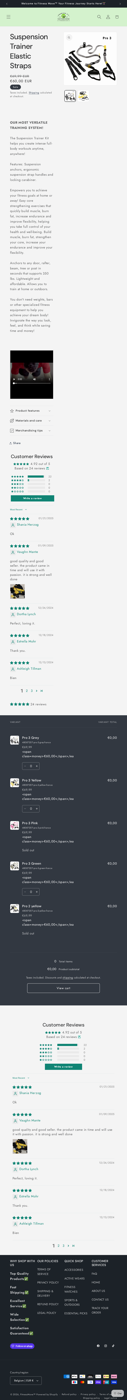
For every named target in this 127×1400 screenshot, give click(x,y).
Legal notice (110, 1398)
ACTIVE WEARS (74, 1279)
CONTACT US (100, 1300)
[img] (19, 518)
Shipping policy (91, 1398)
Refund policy (69, 1394)
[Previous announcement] (6, 3)
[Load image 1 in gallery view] (70, 96)
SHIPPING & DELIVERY (45, 1293)
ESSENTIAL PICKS (76, 1313)
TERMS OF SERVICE (44, 1271)
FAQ (94, 1274)
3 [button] (32, 691)
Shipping (34, 92)
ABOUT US (98, 1291)
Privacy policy (88, 1394)
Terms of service (108, 1394)
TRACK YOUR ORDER (100, 1310)
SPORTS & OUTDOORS (72, 1302)
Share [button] (17, 443)
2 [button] (27, 691)
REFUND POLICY (48, 1304)
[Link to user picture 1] (17, 591)
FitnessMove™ (28, 1394)
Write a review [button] (32, 498)
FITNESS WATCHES (70, 1289)
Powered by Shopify (47, 1394)
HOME (96, 1282)
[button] (8, 17)
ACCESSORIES (73, 1270)
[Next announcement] (120, 3)
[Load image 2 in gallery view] (83, 96)
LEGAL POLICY (46, 1313)
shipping (68, 977)
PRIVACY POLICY (48, 1283)
